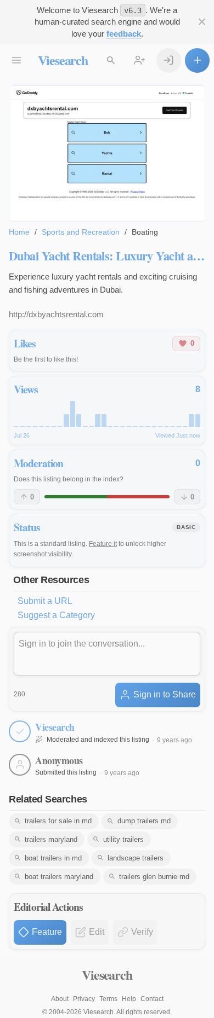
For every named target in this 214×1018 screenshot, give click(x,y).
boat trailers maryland (59, 876)
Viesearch (63, 59)
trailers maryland (51, 839)
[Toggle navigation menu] (16, 60)
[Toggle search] (111, 60)
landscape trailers (136, 858)
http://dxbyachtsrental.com (56, 314)
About (60, 999)
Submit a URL (45, 601)
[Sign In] (168, 60)
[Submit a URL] (197, 60)
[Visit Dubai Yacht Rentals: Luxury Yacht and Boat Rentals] (107, 153)
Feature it (103, 544)
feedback (123, 33)
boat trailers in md (53, 858)
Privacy (84, 999)
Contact (152, 999)
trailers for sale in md (58, 821)
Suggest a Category (56, 615)
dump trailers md (144, 821)
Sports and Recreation (81, 232)
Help (129, 999)
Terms (108, 999)
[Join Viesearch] (139, 60)
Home (19, 232)
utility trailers (123, 839)
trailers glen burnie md (154, 876)
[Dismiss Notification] (202, 22)
